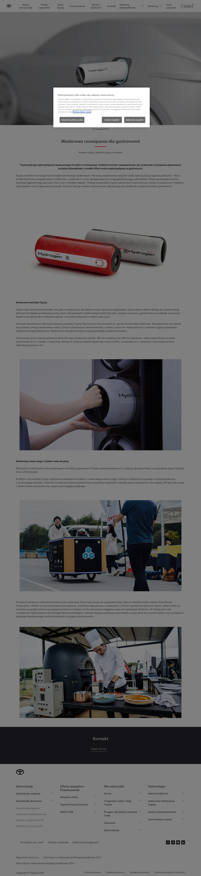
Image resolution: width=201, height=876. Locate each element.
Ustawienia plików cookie (72, 120)
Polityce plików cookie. (82, 112)
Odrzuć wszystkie (112, 120)
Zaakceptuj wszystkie (135, 120)
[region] (101, 107)
